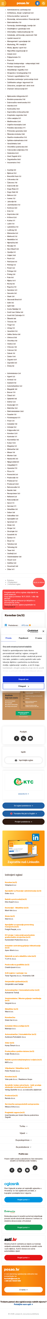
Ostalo (9, 54)
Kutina (9, 220)
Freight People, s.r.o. (19, 927)
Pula (9, 277)
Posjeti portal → (23, 1200)
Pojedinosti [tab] (23, 638)
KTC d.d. (25, 625)
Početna (10, 580)
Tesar (9, 550)
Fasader (10, 414)
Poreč (9, 268)
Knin (9, 211)
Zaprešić (10, 363)
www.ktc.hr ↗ (23, 794)
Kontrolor (10, 436)
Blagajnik (10, 389)
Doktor (10, 402)
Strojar (9, 528)
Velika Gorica (12, 334)
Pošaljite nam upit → (23, 1304)
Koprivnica (11, 214)
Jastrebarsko (12, 205)
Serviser (10, 506)
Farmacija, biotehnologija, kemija (20, 25)
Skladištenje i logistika (15, 70)
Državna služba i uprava (16, 16)
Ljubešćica (11, 227)
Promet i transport (14, 67)
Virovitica (10, 341)
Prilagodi (22, 686)
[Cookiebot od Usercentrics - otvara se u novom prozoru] (28, 631)
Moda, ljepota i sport (15, 48)
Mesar (9, 452)
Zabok (9, 353)
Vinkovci (10, 337)
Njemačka (11, 243)
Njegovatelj (11, 462)
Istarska (10, 106)
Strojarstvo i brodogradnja (17, 73)
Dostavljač (11, 405)
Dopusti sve (23, 679)
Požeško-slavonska (14, 128)
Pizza (9, 471)
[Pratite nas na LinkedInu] (20, 1170)
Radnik (10, 490)
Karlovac (10, 208)
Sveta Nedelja (12, 309)
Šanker (10, 538)
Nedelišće (11, 239)
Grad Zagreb (12, 156)
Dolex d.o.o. (23, 892)
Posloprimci (12, 582)
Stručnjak (11, 531)
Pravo (9, 60)
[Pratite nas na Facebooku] (12, 1170)
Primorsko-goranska (15, 131)
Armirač (10, 380)
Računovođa (12, 487)
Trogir (9, 325)
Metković (10, 236)
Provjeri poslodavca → (23, 822)
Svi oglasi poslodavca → (23, 806)
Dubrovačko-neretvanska (17, 102)
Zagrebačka (12, 159)
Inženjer (10, 427)
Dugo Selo (11, 192)
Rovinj (9, 284)
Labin (9, 224)
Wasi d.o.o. (11, 1010)
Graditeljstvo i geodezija (16, 29)
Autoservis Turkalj (22, 991)
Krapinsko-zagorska (15, 115)
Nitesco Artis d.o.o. (22, 1105)
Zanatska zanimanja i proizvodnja (20, 79)
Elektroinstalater (13, 411)
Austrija (10, 170)
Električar (10, 408)
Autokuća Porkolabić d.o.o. (20, 1035)
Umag (9, 328)
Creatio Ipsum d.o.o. (17, 966)
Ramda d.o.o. (11, 1096)
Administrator (12, 373)
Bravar (9, 392)
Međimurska (12, 121)
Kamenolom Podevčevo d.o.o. (20, 937)
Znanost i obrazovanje (16, 89)
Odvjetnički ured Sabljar (16, 982)
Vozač (9, 560)
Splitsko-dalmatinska (15, 140)
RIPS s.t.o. (23, 1061)
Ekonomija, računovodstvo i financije (21, 19)
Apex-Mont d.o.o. (22, 948)
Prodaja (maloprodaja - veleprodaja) (21, 63)
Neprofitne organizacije (16, 51)
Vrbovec (10, 347)
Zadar (9, 356)
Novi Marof (11, 249)
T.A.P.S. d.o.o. (20, 957)
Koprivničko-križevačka (16, 112)
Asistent (10, 383)
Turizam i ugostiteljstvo (16, 76)
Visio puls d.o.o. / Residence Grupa (18, 1078)
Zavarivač (11, 566)
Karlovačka (11, 109)
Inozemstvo (11, 162)
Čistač (9, 395)
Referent (10, 497)
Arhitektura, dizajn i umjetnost (18, 13)
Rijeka (9, 280)
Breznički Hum (12, 176)
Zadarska (11, 153)
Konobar (10, 433)
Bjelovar (10, 173)
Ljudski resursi (12, 38)
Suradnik (10, 534)
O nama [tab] (38, 638)
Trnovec (10, 322)
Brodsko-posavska (14, 99)
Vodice (10, 344)
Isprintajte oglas (25, 760)
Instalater (10, 424)
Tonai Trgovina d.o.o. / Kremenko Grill (19, 974)
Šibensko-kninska (14, 134)
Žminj (9, 366)
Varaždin (10, 331)
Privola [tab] (8, 638)
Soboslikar (11, 515)
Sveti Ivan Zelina (13, 312)
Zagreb (10, 360)
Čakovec (10, 182)
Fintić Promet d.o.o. (17, 1069)
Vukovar (10, 350)
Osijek (9, 255)
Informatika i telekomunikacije (18, 32)
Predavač (11, 481)
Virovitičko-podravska (16, 147)
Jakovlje (10, 201)
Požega (10, 271)
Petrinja (10, 265)
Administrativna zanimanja (17, 10)
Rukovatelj (11, 500)
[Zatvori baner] (43, 631)
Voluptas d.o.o (11, 883)
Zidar (9, 569)
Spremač (10, 522)
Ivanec (10, 198)
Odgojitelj (11, 465)
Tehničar (10, 544)
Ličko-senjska (12, 118)
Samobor (10, 290)
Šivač (9, 541)
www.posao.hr (9, 607)
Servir (9, 503)
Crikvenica (11, 179)
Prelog (9, 274)
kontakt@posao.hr (12, 1278)
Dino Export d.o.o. (16, 900)
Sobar (9, 512)
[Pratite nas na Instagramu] (27, 1170)
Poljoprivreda (12, 57)
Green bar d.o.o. (11, 1018)
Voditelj (10, 553)
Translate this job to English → (25, 813)
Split (9, 306)
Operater (10, 468)
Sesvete (10, 293)
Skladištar (11, 509)
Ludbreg (10, 230)
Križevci (10, 217)
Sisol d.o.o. (10, 917)
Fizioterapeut (12, 417)
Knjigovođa (11, 430)
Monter (10, 455)
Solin (9, 303)
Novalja (10, 246)
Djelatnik (10, 399)
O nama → (23, 1290)
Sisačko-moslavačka (15, 137)
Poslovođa (11, 478)
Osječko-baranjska (14, 125)
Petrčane (10, 262)
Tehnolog (10, 547)
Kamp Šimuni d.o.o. (12, 1044)
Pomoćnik (11, 474)
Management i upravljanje (17, 41)
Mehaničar (11, 449)
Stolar (9, 525)
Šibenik (10, 318)
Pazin (9, 258)
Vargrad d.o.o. (23, 1000)
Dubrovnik (11, 186)
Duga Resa (11, 189)
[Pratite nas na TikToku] (35, 1169)
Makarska (11, 233)
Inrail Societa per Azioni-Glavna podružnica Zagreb (22, 1114)
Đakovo (10, 195)
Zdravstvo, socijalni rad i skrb (18, 85)
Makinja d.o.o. (17, 1027)
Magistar (10, 446)
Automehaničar (13, 386)
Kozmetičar (11, 440)
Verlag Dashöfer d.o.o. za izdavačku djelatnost (23, 1087)
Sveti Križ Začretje (14, 315)
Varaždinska (12, 143)
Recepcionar (12, 493)
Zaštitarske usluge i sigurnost (18, 82)
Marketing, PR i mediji (15, 44)
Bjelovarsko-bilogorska (16, 96)
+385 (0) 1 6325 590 (12, 1281)
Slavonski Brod (13, 299)
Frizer (9, 421)
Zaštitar (10, 563)
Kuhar (9, 443)
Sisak (9, 296)
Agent (9, 376)
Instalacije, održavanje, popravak (20, 35)
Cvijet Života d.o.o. (19, 1052)
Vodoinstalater (12, 557)
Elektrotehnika (12, 22)
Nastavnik (11, 459)
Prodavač (11, 484)
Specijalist (11, 519)
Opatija (10, 252)
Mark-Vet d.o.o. (16, 909)
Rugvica (10, 287)
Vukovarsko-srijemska (16, 150)
